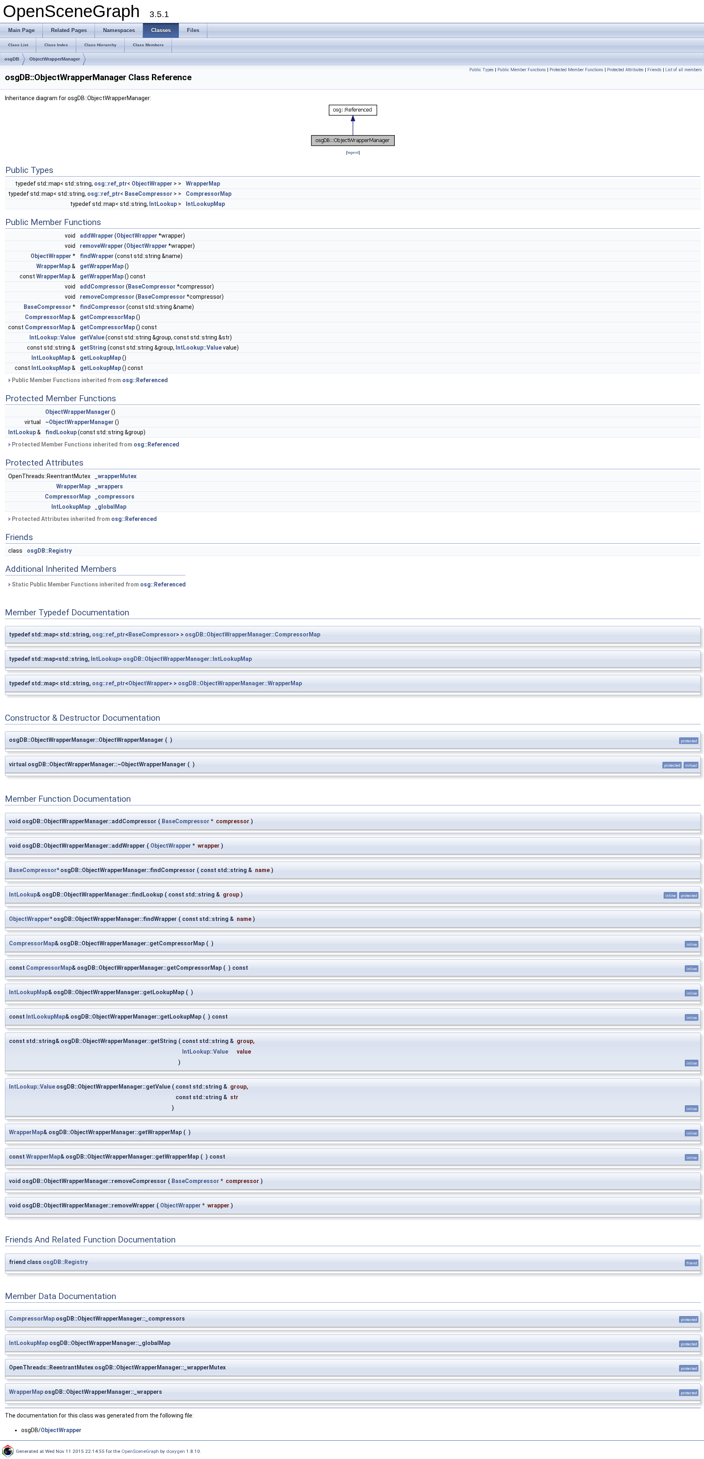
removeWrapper (101, 246)
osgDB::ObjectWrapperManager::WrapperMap (240, 683)
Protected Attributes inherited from (84, 519)
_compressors (114, 496)
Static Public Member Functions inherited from (98, 584)
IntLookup (163, 204)
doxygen (175, 1451)
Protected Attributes (625, 69)
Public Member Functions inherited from (89, 380)
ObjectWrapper (152, 183)
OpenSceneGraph (140, 1451)
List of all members (683, 69)
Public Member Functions (521, 69)
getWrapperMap (101, 266)
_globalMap (110, 506)
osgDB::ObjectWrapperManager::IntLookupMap (187, 659)
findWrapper (97, 256)
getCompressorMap (107, 317)
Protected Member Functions (576, 69)
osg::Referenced (145, 380)
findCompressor (102, 307)
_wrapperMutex (115, 476)
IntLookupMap (205, 204)
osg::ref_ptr (110, 183)
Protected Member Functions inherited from (95, 444)
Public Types (481, 69)
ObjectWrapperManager (54, 59)
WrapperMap (203, 183)
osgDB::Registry (49, 550)
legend (353, 152)
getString (93, 347)
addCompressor (102, 286)
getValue (92, 337)
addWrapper (96, 235)
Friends (654, 69)
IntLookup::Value (52, 337)
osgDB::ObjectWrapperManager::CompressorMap (252, 634)
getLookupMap (100, 357)
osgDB (11, 59)
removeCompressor (107, 296)
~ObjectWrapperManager (79, 422)
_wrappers (109, 486)
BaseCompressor (148, 193)
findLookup (61, 432)
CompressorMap (208, 193)
